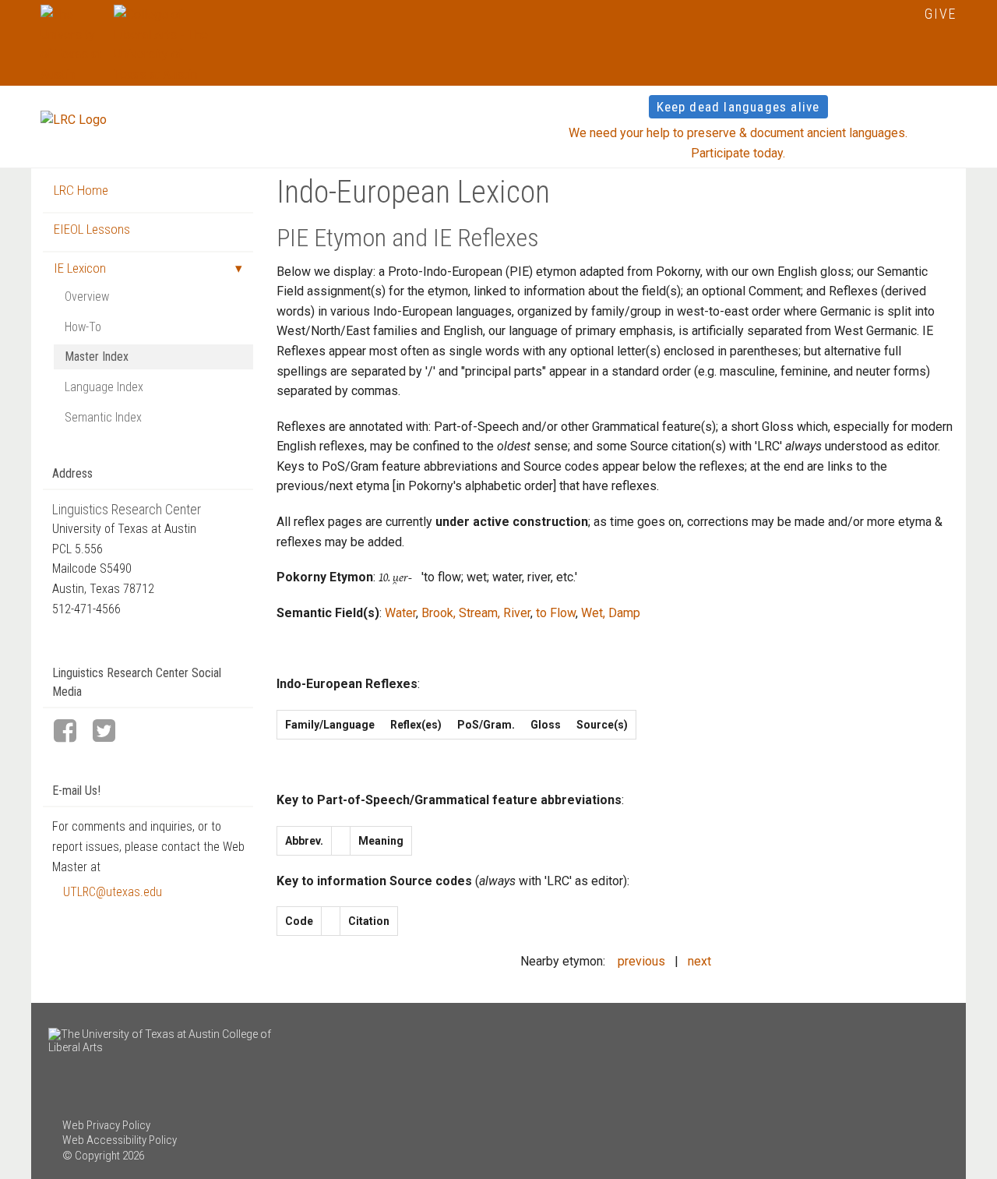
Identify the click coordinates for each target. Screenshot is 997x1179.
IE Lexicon (80, 268)
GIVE (940, 13)
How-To (83, 326)
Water (400, 612)
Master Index (97, 356)
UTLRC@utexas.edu (112, 891)
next (699, 961)
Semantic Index (103, 417)
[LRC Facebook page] (72, 732)
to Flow (556, 612)
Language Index (104, 386)
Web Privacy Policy (106, 1125)
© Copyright (91, 1156)
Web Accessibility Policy (119, 1140)
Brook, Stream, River (475, 612)
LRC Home (81, 190)
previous (641, 961)
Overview (87, 296)
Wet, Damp (610, 612)
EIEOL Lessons (92, 229)
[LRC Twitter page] (111, 732)
